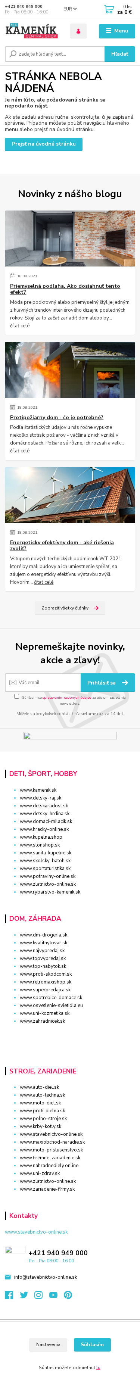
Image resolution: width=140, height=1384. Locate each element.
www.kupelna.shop (41, 837)
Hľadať (119, 53)
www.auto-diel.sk (39, 1087)
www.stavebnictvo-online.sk (51, 1134)
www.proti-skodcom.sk (46, 974)
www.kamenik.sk (38, 790)
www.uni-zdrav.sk (40, 1173)
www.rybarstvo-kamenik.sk (50, 892)
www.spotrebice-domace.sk (51, 997)
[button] (70, 1034)
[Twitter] (27, 1297)
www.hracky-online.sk (44, 829)
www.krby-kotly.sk (40, 1126)
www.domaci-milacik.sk (46, 821)
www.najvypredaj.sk (42, 950)
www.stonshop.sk (40, 845)
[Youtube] (56, 1297)
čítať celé (19, 325)
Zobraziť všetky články (64, 608)
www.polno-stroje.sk (43, 1118)
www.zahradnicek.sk (42, 1021)
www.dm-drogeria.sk (43, 935)
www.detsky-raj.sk (40, 798)
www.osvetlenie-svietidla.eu (51, 1005)
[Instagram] (41, 1297)
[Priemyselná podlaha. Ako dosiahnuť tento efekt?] (70, 238)
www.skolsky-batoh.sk (45, 860)
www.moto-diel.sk (40, 1103)
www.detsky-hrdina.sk (44, 813)
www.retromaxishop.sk (45, 982)
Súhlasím (92, 1344)
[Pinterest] (68, 1297)
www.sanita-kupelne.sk (45, 853)
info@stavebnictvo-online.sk (45, 1277)
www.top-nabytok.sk (43, 966)
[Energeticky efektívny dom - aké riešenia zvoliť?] (70, 495)
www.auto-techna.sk (42, 1095)
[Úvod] (32, 31)
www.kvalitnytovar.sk (43, 942)
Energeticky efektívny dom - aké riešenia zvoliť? (62, 546)
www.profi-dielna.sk (42, 1110)
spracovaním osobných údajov (67, 697)
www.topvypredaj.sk (43, 958)
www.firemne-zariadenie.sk (50, 1157)
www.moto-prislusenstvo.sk (51, 1150)
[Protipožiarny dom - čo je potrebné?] (70, 370)
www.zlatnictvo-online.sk (48, 884)
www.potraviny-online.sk (47, 876)
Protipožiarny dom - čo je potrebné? (56, 418)
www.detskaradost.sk (44, 805)
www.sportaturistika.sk (45, 868)
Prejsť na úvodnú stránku (44, 143)
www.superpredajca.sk (45, 989)
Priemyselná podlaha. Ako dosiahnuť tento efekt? (65, 289)
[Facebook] (12, 1297)
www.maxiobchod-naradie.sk (52, 1142)
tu (98, 1368)
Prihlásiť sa (102, 682)
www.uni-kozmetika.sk (44, 1013)
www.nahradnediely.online (49, 1165)
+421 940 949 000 (24, 6)
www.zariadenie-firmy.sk (47, 1189)
